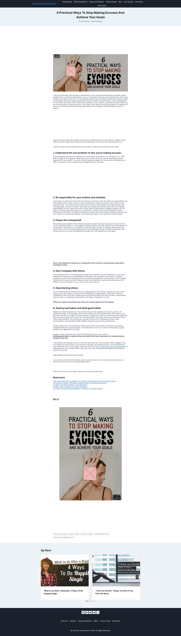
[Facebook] (86, 612)
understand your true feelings (111, 347)
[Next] (137, 577)
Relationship (67, 2)
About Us (64, 621)
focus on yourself (87, 534)
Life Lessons (128, 2)
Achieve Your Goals (60, 534)
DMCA (96, 621)
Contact (73, 621)
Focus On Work (74, 534)
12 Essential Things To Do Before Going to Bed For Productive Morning (79, 383)
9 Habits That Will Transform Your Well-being (70, 385)
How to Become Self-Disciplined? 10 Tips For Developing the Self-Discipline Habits (84, 381)
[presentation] (65, 570)
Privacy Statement (85, 621)
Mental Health (111, 2)
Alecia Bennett (85, 21)
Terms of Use (105, 621)
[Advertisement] (90, 40)
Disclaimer (116, 621)
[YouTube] (94, 612)
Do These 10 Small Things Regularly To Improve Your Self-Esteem (78, 388)
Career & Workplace (96, 2)
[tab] (86, 601)
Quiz (120, 2)
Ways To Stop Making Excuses (63, 537)
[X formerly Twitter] (97, 612)
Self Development (80, 2)
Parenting (139, 2)
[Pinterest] (83, 612)
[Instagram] (90, 612)
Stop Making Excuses (102, 534)
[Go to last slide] (43, 577)
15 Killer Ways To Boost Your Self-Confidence (70, 387)
